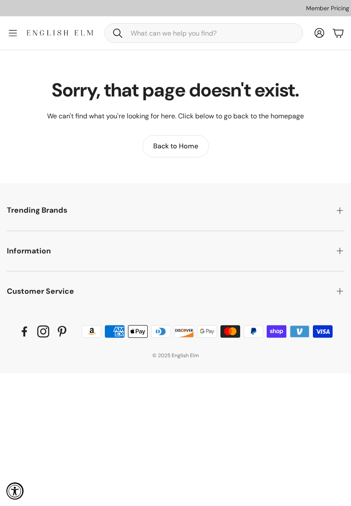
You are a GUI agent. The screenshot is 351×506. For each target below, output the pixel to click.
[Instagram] (43, 331)
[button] (204, 33)
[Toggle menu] (13, 33)
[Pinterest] (62, 331)
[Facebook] (24, 331)
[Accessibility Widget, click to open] (15, 491)
